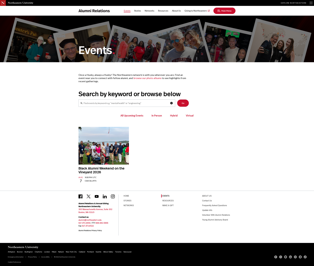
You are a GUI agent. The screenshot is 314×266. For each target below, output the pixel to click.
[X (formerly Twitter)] (280, 256)
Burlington (29, 252)
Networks (149, 10)
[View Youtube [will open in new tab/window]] (97, 196)
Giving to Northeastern (195, 10)
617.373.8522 (88, 225)
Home (126, 195)
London (47, 252)
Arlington (11, 252)
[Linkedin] (290, 256)
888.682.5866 (102, 223)
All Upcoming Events (131, 115)
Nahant (61, 252)
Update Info (207, 210)
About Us (176, 10)
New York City (71, 252)
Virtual (190, 115)
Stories (137, 10)
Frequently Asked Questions (214, 205)
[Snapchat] (300, 256)
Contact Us (207, 200)
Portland (90, 252)
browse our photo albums (147, 78)
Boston (20, 252)
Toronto (118, 252)
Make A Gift (168, 205)
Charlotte (38, 252)
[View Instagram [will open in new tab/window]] (113, 196)
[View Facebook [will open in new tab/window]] (80, 196)
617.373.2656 (84, 223)
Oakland (82, 252)
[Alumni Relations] (94, 11)
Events (127, 10)
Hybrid (174, 115)
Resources (163, 10)
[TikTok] (305, 256)
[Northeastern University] (20, 3)
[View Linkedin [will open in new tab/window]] (105, 196)
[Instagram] (295, 256)
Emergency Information (16, 257)
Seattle (98, 252)
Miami (54, 252)
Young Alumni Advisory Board (215, 219)
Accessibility (45, 257)
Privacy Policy (32, 257)
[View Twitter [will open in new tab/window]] (89, 196)
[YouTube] (285, 256)
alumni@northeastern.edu (90, 220)
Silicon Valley (108, 252)
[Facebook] (275, 256)
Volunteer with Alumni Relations (216, 215)
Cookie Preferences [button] (14, 262)
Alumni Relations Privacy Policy (90, 230)
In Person (156, 115)
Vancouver (127, 252)
